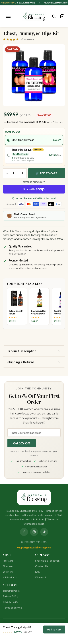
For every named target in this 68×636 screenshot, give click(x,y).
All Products (10, 577)
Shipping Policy (11, 590)
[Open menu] (8, 16)
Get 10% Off (21, 443)
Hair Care (8, 560)
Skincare (8, 566)
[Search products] (54, 16)
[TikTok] (44, 532)
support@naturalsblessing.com (34, 547)
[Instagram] (34, 532)
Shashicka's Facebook (47, 560)
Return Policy (10, 596)
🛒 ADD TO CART (46, 173)
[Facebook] (24, 532)
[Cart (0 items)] (62, 16)
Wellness (8, 571)
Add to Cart (54, 629)
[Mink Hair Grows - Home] (34, 16)
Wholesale (41, 577)
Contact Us (41, 566)
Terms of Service (12, 607)
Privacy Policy (10, 601)
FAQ (37, 571)
